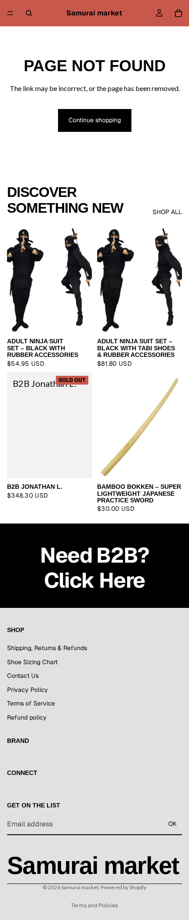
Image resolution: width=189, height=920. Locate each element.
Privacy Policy (27, 690)
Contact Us (23, 676)
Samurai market (79, 887)
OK (172, 824)
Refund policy (27, 717)
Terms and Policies (94, 905)
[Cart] (178, 13)
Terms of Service (31, 704)
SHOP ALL (167, 212)
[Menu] (10, 13)
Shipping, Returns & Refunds (47, 648)
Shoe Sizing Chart (32, 662)
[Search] (29, 13)
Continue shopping (95, 120)
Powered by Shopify (123, 887)
